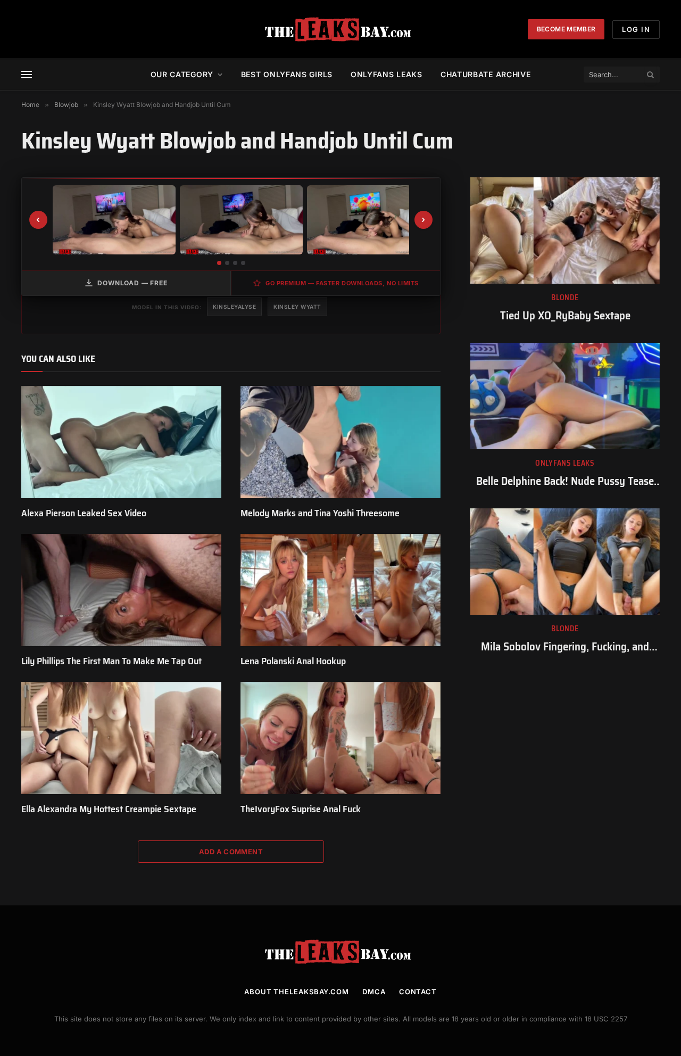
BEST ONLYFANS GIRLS (287, 74)
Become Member (566, 29)
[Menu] (26, 75)
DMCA (374, 991)
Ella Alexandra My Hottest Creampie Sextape (108, 809)
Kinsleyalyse (234, 306)
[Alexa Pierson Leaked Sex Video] (121, 442)
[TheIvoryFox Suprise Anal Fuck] (340, 738)
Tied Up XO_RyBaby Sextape (565, 316)
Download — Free (132, 283)
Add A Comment (231, 851)
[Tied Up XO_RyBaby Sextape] (565, 230)
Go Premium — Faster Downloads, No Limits (342, 283)
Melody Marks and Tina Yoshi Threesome (320, 513)
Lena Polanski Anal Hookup (293, 661)
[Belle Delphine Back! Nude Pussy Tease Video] (565, 396)
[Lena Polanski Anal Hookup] (340, 590)
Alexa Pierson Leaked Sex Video (83, 513)
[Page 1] (219, 263)
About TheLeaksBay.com (296, 991)
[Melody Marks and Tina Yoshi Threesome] (340, 442)
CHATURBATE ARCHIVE (486, 74)
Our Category (182, 74)
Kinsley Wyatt (297, 306)
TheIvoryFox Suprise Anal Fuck (300, 809)
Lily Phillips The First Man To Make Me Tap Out (111, 661)
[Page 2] (227, 263)
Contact (418, 991)
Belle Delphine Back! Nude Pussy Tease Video (565, 481)
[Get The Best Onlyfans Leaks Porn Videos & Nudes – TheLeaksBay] (340, 29)
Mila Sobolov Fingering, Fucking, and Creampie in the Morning (565, 647)
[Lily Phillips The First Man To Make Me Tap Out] (121, 590)
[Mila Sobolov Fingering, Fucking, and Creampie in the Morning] (565, 561)
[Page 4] (243, 263)
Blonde (564, 297)
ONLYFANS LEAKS (386, 74)
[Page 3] (235, 263)
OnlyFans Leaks (565, 463)
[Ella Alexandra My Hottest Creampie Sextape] (121, 738)
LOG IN (636, 29)
